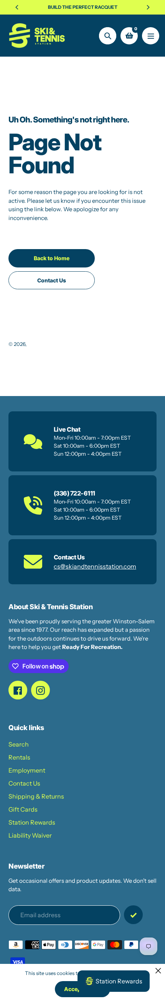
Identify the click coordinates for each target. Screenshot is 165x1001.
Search (18, 744)
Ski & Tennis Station (51, 344)
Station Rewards (31, 822)
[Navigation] (150, 35)
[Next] (148, 7)
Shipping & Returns (36, 796)
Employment (26, 770)
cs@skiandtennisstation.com (95, 566)
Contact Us (24, 783)
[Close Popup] (158, 970)
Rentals (19, 757)
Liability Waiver (30, 835)
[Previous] (17, 7)
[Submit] (133, 914)
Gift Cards (23, 809)
